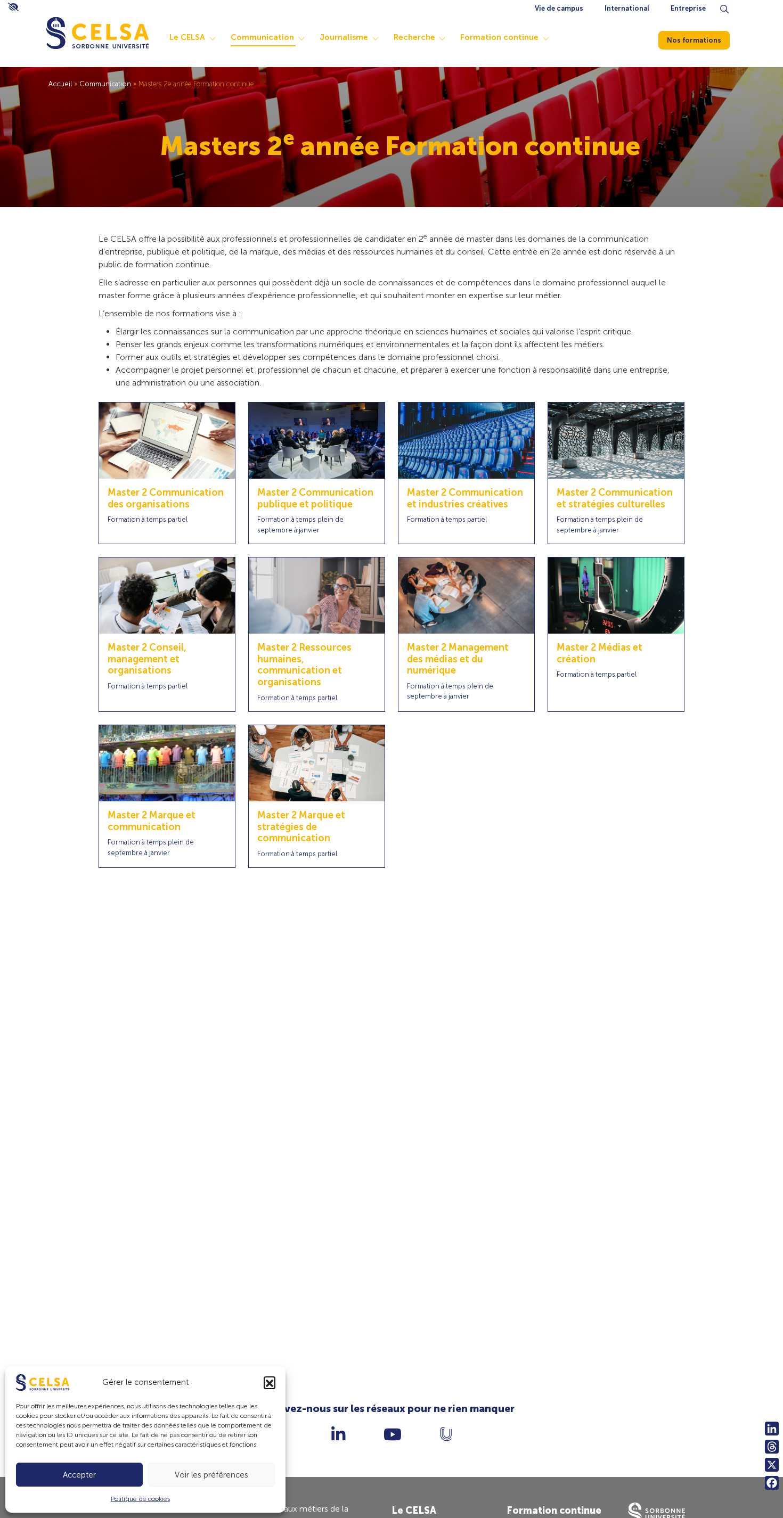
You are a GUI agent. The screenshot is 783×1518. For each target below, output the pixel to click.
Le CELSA (187, 37)
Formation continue (499, 37)
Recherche (414, 37)
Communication (262, 37)
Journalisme (344, 37)
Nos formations (694, 40)
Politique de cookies (140, 1499)
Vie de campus (559, 8)
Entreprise (688, 8)
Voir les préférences (211, 1475)
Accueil (60, 84)
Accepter (79, 1475)
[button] (269, 1382)
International (627, 8)
